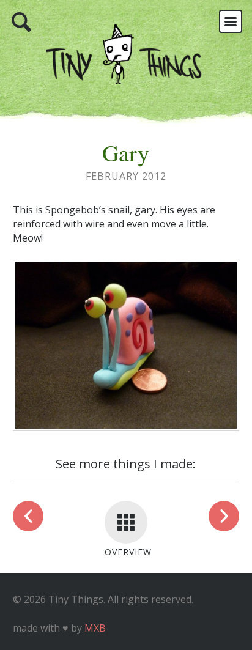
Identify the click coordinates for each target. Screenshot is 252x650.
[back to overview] (126, 522)
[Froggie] (28, 516)
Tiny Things (126, 61)
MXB (95, 628)
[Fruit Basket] (224, 516)
